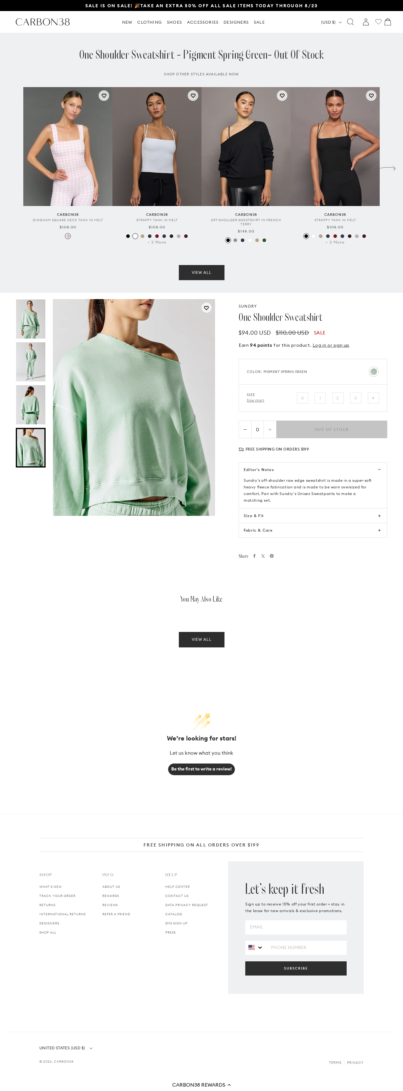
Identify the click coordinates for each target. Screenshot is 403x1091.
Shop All (47, 932)
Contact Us (177, 896)
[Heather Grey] (235, 240)
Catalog (173, 914)
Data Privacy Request (186, 905)
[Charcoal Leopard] (150, 236)
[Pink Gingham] (68, 236)
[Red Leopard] (157, 236)
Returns (47, 905)
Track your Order (57, 896)
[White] (135, 236)
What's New (50, 887)
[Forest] (264, 240)
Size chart (255, 400)
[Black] (128, 236)
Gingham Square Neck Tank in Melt (68, 220)
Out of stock (332, 429)
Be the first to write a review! (201, 769)
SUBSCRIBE (296, 968)
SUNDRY (248, 306)
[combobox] (255, 947)
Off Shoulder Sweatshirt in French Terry (246, 222)
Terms (335, 1062)
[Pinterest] (272, 556)
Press (170, 932)
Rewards (110, 896)
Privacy (355, 1062)
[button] (201, 1084)
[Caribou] (142, 236)
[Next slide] (387, 166)
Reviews (110, 905)
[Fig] (186, 236)
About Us (111, 887)
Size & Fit (254, 515)
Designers (49, 923)
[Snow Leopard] (179, 236)
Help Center (177, 887)
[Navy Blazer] (164, 236)
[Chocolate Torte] (171, 236)
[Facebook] (254, 556)
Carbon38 (64, 1061)
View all (202, 272)
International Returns (62, 914)
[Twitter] (263, 556)
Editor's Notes (259, 469)
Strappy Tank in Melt (157, 220)
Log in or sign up (331, 345)
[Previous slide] (15, 166)
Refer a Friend (116, 914)
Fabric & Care (258, 530)
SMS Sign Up (176, 923)
